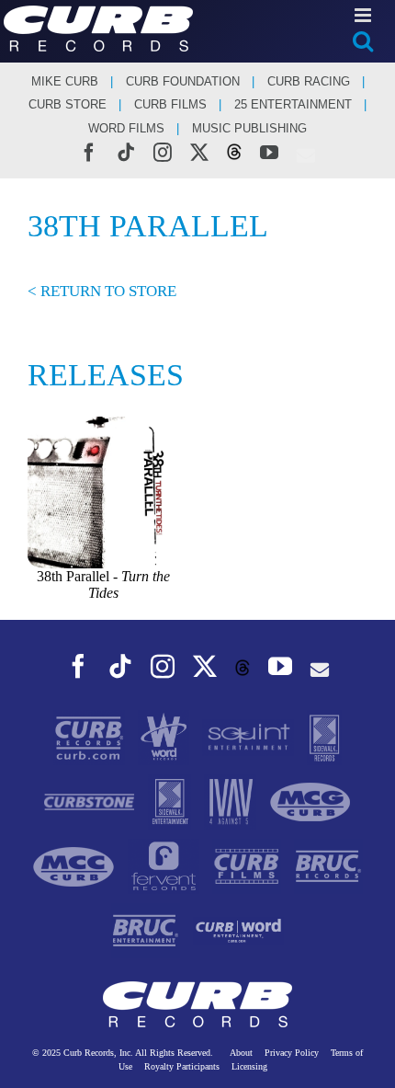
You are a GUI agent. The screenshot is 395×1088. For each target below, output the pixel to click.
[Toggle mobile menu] (364, 15)
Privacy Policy (292, 1053)
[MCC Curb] (75, 865)
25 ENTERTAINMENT (293, 104)
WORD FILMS (126, 128)
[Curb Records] (91, 736)
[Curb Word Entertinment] (238, 929)
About (241, 1053)
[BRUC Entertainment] (147, 929)
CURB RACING (308, 81)
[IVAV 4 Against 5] (232, 800)
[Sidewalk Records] (324, 736)
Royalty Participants (182, 1066)
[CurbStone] (91, 800)
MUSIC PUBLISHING (249, 128)
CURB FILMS (170, 104)
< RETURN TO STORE (102, 291)
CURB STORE (67, 104)
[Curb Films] (248, 865)
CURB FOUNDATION (183, 81)
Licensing (249, 1066)
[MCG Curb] (310, 800)
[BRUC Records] (328, 865)
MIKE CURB (64, 81)
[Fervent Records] (165, 865)
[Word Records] (165, 736)
